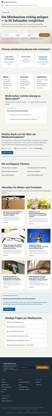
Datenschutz (38, 384)
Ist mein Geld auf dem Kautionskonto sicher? (17, 336)
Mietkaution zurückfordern (33, 171)
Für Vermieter (4, 389)
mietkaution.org (5, 398)
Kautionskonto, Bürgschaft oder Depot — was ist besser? (20, 345)
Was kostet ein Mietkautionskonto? (15, 331)
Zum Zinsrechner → (9, 309)
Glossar (35, 5)
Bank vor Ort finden (7, 152)
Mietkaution (4, 382)
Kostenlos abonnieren (42, 367)
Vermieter (7, 5)
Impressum (38, 382)
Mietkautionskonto (14, 5)
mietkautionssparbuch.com (7, 400)
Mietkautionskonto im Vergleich (9, 167)
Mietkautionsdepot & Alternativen (10, 171)
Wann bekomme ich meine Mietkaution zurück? (18, 340)
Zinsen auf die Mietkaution (8, 175)
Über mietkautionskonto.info (24, 382)
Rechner (26, 5)
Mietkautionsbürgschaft (6, 387)
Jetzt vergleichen (44, 35)
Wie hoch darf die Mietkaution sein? (15, 322)
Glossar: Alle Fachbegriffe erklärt (35, 175)
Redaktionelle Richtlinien (23, 387)
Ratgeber (30, 5)
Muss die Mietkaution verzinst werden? (16, 326)
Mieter (3, 5)
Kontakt (20, 384)
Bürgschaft (21, 5)
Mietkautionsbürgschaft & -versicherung (37, 167)
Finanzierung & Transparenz (24, 389)
